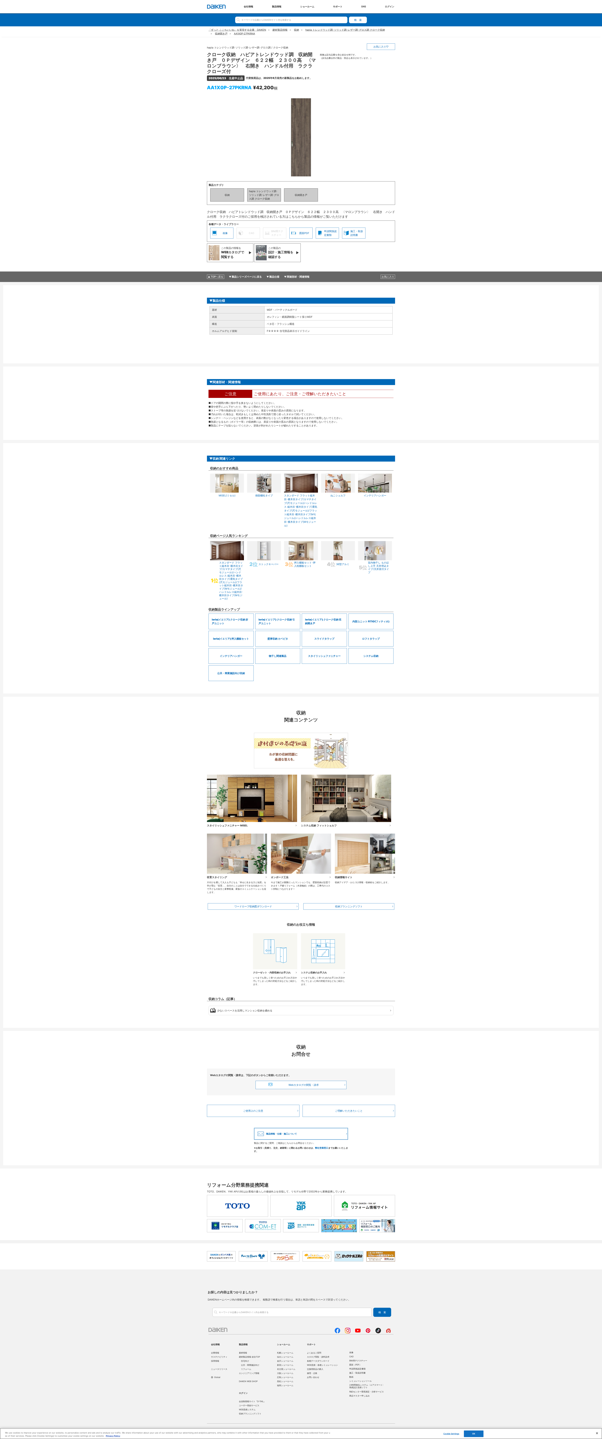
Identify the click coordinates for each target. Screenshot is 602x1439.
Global (217, 1377)
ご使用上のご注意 (253, 1110)
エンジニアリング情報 (249, 1373)
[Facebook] (337, 1332)
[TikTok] (378, 1332)
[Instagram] (347, 1332)
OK (473, 1433)
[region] (301, 1433)
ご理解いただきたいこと (349, 1110)
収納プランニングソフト (349, 906)
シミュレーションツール (360, 1381)
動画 (351, 1377)
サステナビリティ (219, 1357)
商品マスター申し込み (359, 1395)
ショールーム (283, 1344)
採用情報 (215, 1361)
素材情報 (243, 1352)
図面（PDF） (355, 1364)
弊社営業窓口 (321, 1147)
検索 (358, 19)
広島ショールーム (285, 1377)
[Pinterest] (368, 1332)
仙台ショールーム (285, 1357)
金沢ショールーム (285, 1361)
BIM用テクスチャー (358, 1360)
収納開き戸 (301, 195)
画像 (351, 1352)
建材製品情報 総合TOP (249, 1357)
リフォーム (246, 1369)
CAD (351, 1356)
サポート (311, 1344)
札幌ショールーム (285, 1352)
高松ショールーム (285, 1381)
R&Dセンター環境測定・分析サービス (366, 1391)
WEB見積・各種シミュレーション (322, 1365)
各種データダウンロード (318, 1361)
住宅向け (245, 1361)
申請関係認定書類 (357, 1368)
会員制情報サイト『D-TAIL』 (252, 1401)
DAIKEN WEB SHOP (248, 1381)
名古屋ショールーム (286, 1369)
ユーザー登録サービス (249, 1405)
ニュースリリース (219, 1369)
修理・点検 (312, 1373)
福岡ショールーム (285, 1385)
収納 (227, 195)
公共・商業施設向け (250, 1365)
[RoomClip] (388, 1332)
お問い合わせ (313, 1377)
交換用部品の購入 (315, 1369)
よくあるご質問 (314, 1352)
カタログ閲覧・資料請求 (318, 1357)
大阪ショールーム (285, 1373)
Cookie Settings (451, 1433)
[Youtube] (358, 1332)
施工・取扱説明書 (357, 1373)
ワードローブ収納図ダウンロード (253, 906)
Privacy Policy (113, 1435)
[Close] (597, 1433)
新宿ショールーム (285, 1365)
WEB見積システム (247, 1409)
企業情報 (215, 1352)
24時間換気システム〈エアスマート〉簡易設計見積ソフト (366, 1386)
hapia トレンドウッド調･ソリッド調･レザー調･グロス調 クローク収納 (264, 195)
